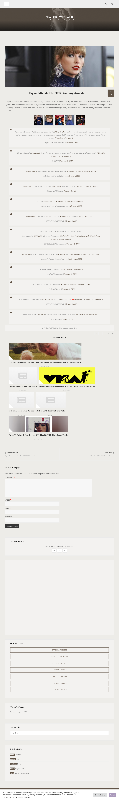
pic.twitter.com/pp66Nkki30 (93, 299)
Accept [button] (112, 795)
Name (8, 500)
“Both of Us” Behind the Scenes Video (51, 411)
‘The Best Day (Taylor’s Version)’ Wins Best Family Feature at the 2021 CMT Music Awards (45, 362)
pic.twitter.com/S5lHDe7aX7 (73, 269)
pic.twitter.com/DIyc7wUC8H (75, 201)
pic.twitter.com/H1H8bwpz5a (60, 156)
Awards (65, 328)
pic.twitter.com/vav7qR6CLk (61, 239)
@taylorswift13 (36, 153)
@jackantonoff (65, 299)
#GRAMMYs (101, 153)
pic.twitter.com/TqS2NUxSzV (86, 171)
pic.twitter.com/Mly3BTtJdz (89, 254)
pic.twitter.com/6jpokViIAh (85, 216)
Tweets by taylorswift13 (18, 712)
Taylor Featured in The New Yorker (23, 387)
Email (8, 508)
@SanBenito (75, 236)
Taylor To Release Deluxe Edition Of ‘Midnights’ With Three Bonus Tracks (38, 435)
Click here (18, 755)
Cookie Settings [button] (100, 795)
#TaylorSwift (84, 236)
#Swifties (61, 254)
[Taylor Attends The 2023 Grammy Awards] (96, 333)
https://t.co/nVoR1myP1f (64, 138)
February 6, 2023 (72, 143)
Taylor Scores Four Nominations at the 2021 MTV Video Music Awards (67, 387)
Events (70, 328)
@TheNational (94, 236)
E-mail (19, 764)
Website (8, 517)
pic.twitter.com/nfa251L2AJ (80, 284)
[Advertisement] (59, 39)
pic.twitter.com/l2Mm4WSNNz (87, 314)
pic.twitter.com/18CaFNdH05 (87, 186)
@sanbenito (50, 216)
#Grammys (65, 284)
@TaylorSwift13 (65, 236)
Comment (10, 478)
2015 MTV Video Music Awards (21, 411)
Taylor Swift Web (59, 17)
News (75, 328)
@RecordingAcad (60, 132)
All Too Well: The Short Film (53, 328)
